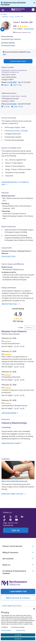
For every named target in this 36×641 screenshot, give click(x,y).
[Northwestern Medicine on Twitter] (11, 516)
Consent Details (6, 630)
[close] (34, 4)
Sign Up (15, 530)
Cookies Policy (20, 630)
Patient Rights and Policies (11, 606)
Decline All (18, 639)
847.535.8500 (12, 104)
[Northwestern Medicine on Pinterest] (11, 520)
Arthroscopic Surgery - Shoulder (16, 130)
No (21, 346)
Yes (15, 346)
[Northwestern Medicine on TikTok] (5, 520)
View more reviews (9, 413)
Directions (17, 85)
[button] (2, 9)
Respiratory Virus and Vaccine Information (13, 3)
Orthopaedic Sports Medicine (11, 39)
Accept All (18, 635)
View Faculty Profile (8, 256)
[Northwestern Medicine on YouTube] (17, 520)
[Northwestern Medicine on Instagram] (17, 516)
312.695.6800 (12, 82)
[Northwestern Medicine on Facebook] (5, 516)
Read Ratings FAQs (9, 304)
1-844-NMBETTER (18, 591)
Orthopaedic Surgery (8, 45)
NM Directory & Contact (18, 598)
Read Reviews (29, 29)
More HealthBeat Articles (12, 494)
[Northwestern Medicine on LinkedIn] (23, 516)
